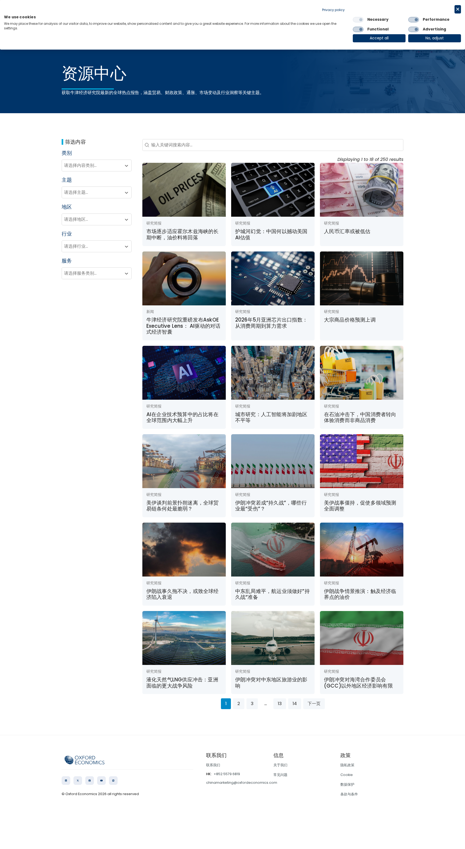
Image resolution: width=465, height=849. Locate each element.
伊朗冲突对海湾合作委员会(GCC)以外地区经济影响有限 (358, 682)
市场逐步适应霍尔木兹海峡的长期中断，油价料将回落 (182, 234)
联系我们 (213, 765)
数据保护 (347, 784)
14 (295, 703)
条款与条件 (349, 794)
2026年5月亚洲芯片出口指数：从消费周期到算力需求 (271, 322)
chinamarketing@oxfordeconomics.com (241, 782)
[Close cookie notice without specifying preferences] (458, 9)
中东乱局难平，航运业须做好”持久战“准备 (272, 594)
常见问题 (280, 774)
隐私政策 (347, 765)
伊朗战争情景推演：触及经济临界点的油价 (360, 594)
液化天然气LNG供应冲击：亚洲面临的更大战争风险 (182, 682)
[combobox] (92, 165)
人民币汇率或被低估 (347, 231)
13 (280, 703)
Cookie (346, 774)
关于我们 (280, 765)
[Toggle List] (126, 165)
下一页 (314, 703)
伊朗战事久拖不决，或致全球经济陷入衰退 (182, 594)
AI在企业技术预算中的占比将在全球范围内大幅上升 (182, 417)
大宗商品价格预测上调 (350, 319)
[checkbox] (358, 19)
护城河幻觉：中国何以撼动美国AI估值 (271, 234)
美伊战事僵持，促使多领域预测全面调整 (360, 505)
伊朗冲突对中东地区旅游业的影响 (271, 682)
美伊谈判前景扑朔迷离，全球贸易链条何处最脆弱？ (182, 505)
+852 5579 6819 (227, 774)
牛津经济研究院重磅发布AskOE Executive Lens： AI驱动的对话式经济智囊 (183, 326)
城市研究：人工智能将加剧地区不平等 (271, 417)
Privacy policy (333, 10)
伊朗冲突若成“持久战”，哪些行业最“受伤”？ (271, 505)
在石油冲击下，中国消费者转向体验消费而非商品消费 (360, 417)
